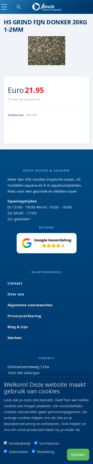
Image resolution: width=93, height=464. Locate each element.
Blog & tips (17, 326)
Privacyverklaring (24, 315)
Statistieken (18, 451)
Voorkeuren (49, 443)
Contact (14, 283)
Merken (14, 337)
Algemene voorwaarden (30, 304)
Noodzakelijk (20, 443)
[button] (47, 243)
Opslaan (78, 454)
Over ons (15, 293)
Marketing (45, 451)
